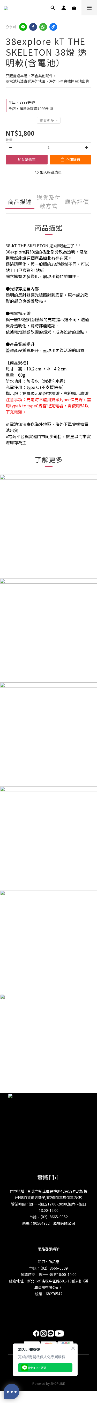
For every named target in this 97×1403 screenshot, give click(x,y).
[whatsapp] (43, 27)
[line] (23, 27)
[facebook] (33, 27)
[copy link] (53, 27)
